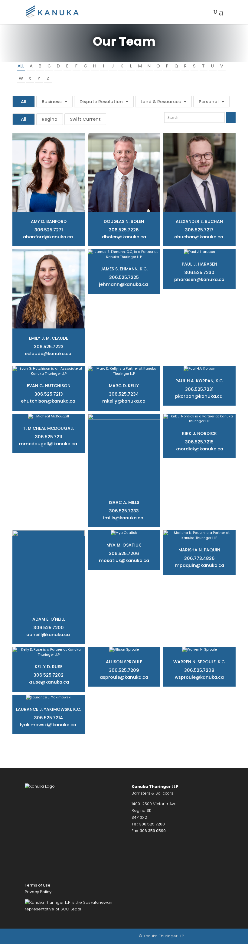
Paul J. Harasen (199, 264)
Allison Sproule (124, 662)
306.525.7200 (152, 824)
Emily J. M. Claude (48, 338)
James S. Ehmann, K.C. (124, 269)
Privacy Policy (38, 892)
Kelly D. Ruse (48, 667)
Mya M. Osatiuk (123, 545)
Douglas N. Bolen (124, 221)
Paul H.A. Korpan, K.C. (199, 381)
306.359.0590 (153, 831)
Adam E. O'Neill (48, 619)
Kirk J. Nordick (199, 433)
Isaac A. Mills (124, 502)
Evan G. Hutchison (48, 386)
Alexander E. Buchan (199, 221)
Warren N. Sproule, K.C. (199, 662)
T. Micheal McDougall (48, 428)
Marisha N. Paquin (199, 550)
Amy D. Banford (49, 221)
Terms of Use (38, 885)
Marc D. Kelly (124, 386)
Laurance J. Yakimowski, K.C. (48, 709)
